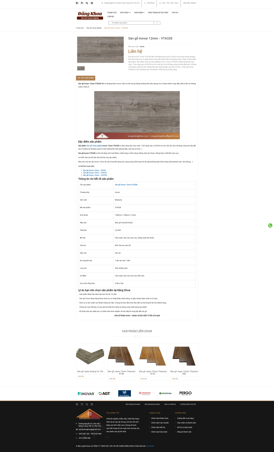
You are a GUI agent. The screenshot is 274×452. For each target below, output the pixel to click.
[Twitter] (92, 3)
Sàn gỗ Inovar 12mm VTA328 (126, 185)
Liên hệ (110, 16)
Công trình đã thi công (158, 13)
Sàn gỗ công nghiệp (93, 28)
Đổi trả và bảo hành (184, 427)
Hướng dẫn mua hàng (185, 418)
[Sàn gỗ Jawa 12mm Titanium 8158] (121, 356)
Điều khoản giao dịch (152, 404)
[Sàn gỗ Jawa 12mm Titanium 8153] (153, 356)
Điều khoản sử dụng (133, 404)
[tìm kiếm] (157, 23)
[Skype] (87, 3)
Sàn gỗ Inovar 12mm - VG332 (94, 170)
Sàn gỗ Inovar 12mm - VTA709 (95, 175)
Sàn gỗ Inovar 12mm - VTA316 (95, 173)
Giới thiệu (124, 13)
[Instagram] (82, 3)
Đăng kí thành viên (184, 432)
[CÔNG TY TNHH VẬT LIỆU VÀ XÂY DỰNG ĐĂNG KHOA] (90, 12)
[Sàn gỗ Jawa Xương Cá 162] (90, 356)
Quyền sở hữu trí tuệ (188, 404)
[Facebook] (77, 3)
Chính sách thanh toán (159, 418)
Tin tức (175, 13)
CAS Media (150, 446)
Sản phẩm (138, 13)
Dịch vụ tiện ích (170, 404)
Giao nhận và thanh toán (186, 423)
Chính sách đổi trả (158, 427)
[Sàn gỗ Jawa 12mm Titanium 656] (184, 356)
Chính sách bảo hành (159, 432)
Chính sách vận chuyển (160, 423)
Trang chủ (111, 13)
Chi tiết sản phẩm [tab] (86, 78)
